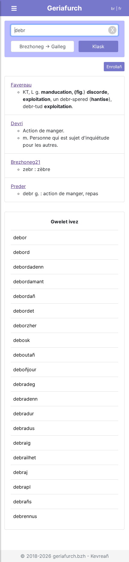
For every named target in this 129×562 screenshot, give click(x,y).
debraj (20, 472)
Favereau (21, 85)
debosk (21, 340)
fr (120, 8)
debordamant (28, 281)
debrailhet (24, 457)
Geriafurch (64, 8)
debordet (23, 311)
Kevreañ (100, 556)
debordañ (24, 296)
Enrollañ (114, 66)
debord (21, 252)
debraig (22, 443)
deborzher (25, 325)
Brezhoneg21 (25, 162)
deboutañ (24, 355)
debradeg (24, 384)
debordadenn (28, 267)
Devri (17, 123)
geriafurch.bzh (69, 556)
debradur (23, 413)
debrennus (25, 516)
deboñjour (24, 369)
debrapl (22, 487)
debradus (23, 428)
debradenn (25, 399)
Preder (18, 186)
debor (20, 237)
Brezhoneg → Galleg (43, 46)
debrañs (22, 502)
